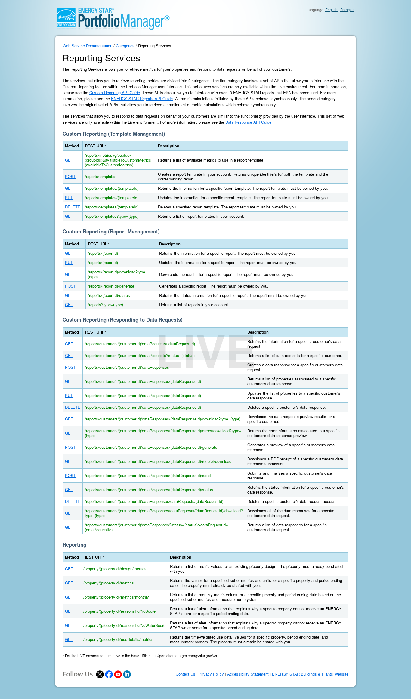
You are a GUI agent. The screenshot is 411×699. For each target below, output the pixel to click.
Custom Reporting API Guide (114, 92)
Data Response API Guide (248, 122)
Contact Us (185, 674)
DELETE (72, 207)
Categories (125, 45)
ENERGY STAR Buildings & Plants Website (310, 674)
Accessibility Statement (248, 674)
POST (70, 176)
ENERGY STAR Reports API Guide (142, 98)
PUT (69, 197)
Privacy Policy (211, 674)
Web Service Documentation (87, 45)
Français (347, 9)
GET (69, 160)
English (331, 9)
